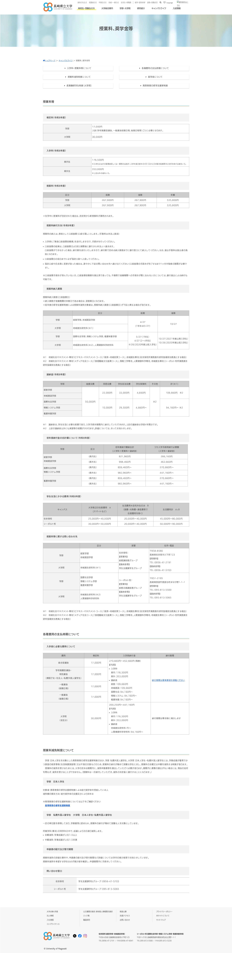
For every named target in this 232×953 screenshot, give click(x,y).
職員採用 (86, 920)
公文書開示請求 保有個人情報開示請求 (98, 911)
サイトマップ (161, 920)
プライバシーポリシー (164, 911)
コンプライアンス (53, 924)
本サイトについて (162, 916)
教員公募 (123, 911)
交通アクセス (125, 916)
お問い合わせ (125, 920)
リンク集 (86, 916)
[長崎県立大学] (58, 11)
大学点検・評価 (52, 911)
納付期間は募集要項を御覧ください (168, 680)
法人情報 (50, 916)
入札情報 (50, 920)
